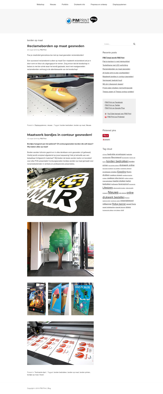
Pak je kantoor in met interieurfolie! (116, 61)
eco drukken (117, 168)
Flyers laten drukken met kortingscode (117, 88)
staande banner (120, 207)
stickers (128, 207)
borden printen (85, 372)
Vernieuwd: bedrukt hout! (112, 80)
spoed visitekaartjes (109, 207)
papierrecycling (106, 201)
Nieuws (53, 4)
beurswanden (125, 157)
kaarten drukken (119, 181)
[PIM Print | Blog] (81, 22)
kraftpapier (114, 184)
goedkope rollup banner (115, 178)
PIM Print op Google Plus (115, 108)
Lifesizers (108, 187)
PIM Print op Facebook (114, 102)
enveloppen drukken (110, 172)
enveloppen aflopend (125, 168)
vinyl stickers (117, 210)
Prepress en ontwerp (99, 4)
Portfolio (65, 4)
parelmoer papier (115, 201)
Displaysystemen (119, 4)
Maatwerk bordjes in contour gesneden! (59, 135)
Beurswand (116, 157)
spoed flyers (131, 204)
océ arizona (122, 193)
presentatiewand (127, 200)
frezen (41, 375)
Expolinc (121, 171)
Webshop (40, 4)
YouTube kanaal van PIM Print (119, 113)
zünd (122, 210)
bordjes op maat (33, 375)
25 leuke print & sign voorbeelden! (116, 72)
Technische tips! (40, 372)
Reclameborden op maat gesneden (55, 46)
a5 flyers (105, 154)
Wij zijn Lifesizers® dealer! (113, 84)
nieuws (49, 125)
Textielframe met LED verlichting (115, 65)
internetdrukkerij (108, 181)
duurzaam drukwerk (108, 168)
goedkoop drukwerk (116, 175)
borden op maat (79, 125)
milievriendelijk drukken (119, 188)
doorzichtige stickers (113, 165)
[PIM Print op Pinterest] (106, 116)
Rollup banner (119, 203)
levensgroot (123, 184)
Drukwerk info (79, 4)
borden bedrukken (66, 125)
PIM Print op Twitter (112, 105)
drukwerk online (127, 165)
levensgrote (132, 184)
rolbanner (107, 203)
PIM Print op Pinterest (115, 116)
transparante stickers (108, 210)
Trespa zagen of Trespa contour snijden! (118, 91)
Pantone (127, 197)
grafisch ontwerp (128, 178)
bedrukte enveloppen (116, 154)
